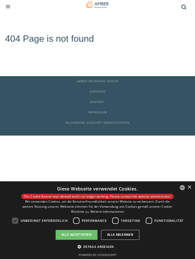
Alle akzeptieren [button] (76, 234)
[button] (97, 246)
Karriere (98, 91)
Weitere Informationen (107, 211)
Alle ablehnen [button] (120, 234)
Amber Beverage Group (97, 81)
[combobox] (182, 187)
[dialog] (97, 220)
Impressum (97, 112)
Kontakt (97, 101)
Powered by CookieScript (98, 255)
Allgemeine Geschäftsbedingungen (97, 122)
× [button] (189, 187)
